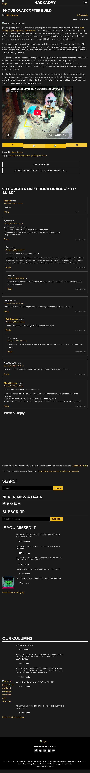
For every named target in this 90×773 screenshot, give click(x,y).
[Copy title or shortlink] (16, 19)
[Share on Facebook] (3, 19)
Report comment (80, 212)
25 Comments (24, 583)
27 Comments (24, 686)
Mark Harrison (10, 383)
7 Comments (23, 564)
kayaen (7, 201)
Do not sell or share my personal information (58, 764)
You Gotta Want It (25, 645)
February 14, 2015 (80, 19)
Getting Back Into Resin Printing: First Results (38, 578)
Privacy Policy (82, 761)
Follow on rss (15, 503)
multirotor (14, 155)
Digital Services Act (36, 764)
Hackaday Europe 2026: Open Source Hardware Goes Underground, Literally (39, 559)
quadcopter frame (39, 155)
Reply (6, 212)
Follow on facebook (4, 503)
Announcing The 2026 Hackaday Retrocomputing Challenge (40, 707)
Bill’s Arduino (41, 164)
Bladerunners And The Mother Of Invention (37, 569)
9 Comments (82, 15)
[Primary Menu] (86, 2)
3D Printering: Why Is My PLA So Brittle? (35, 682)
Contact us (19, 503)
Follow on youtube (11, 503)
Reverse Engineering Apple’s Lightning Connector (41, 171)
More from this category (13, 592)
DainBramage (12, 319)
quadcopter (24, 155)
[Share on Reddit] (13, 19)
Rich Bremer (12, 15)
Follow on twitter (7, 503)
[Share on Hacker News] (10, 19)
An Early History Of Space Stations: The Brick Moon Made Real (38, 536)
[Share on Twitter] (6, 19)
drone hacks (17, 152)
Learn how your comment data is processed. (58, 471)
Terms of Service (22, 764)
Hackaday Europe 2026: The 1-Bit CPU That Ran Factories (38, 547)
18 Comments (24, 541)
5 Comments (23, 663)
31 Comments (24, 574)
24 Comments (24, 553)
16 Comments (24, 713)
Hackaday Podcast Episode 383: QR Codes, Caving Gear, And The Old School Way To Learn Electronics (39, 656)
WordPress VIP (49, 766)
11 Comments (23, 650)
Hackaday (45, 2)
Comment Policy (80, 465)
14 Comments (24, 677)
